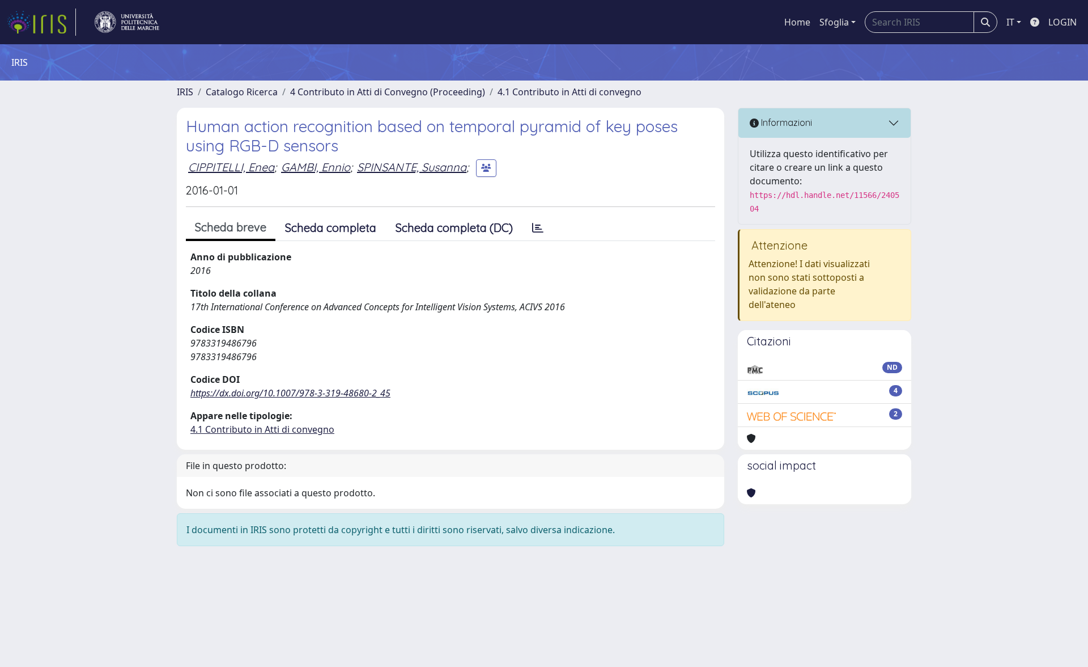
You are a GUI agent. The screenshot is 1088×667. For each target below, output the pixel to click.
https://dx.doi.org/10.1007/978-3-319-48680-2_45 (290, 393)
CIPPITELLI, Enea (231, 167)
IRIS (185, 92)
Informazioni (785, 122)
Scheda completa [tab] (330, 228)
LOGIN (1062, 22)
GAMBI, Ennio (315, 167)
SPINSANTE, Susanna (411, 167)
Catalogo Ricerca (242, 92)
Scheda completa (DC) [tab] (454, 228)
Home (797, 22)
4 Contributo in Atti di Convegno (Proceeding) (387, 92)
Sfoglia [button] (834, 22)
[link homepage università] (127, 22)
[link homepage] (41, 22)
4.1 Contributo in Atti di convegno (569, 92)
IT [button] (1010, 22)
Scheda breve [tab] (230, 227)
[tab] (537, 228)
